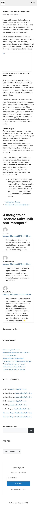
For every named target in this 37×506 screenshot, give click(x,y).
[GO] (31, 430)
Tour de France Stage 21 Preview (14, 364)
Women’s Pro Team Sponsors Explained (16, 353)
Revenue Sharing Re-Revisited (13, 358)
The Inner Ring (8, 413)
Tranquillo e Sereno (12, 202)
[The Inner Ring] (3, 3)
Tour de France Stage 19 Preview (14, 370)
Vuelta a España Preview (11, 350)
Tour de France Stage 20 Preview (14, 367)
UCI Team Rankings (9, 355)
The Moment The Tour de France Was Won (17, 361)
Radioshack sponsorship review (17, 205)
